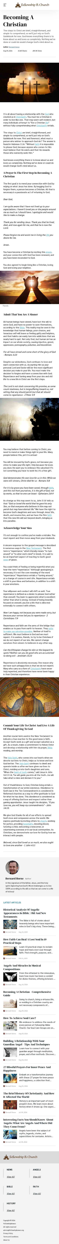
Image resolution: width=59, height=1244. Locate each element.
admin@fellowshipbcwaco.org (13, 1230)
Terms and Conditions (10, 1237)
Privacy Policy (8, 1233)
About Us (6, 1240)
